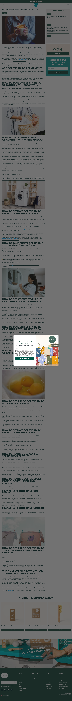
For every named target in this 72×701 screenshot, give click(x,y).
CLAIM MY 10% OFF (24, 358)
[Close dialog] (57, 337)
